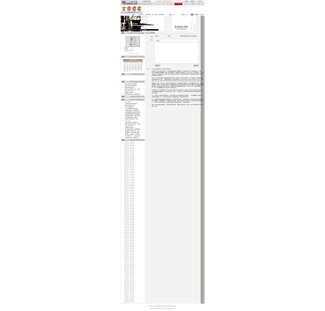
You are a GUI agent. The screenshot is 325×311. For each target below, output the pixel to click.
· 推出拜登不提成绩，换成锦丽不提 (132, 94)
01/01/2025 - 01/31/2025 (129, 151)
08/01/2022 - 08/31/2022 (129, 184)
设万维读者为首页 (147, 1)
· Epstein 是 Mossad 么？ (129, 90)
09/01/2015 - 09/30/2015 (129, 255)
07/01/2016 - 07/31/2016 (129, 248)
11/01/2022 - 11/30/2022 (129, 182)
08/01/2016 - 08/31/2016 (129, 246)
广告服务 (186, 1)
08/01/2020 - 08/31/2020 (129, 214)
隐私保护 (174, 306)
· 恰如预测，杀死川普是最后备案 (131, 132)
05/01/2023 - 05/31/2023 (129, 176)
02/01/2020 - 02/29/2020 (129, 224)
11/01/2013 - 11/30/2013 (129, 277)
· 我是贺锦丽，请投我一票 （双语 (131, 130)
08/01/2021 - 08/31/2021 (129, 195)
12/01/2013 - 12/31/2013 (129, 275)
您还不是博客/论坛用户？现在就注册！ (188, 36)
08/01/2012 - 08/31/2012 (129, 301)
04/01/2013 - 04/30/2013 (129, 288)
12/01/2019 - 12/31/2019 (129, 226)
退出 (203, 14)
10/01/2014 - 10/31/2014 (129, 264)
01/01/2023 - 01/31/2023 (129, 180)
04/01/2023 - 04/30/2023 (129, 177)
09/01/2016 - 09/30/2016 (129, 245)
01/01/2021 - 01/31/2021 (129, 206)
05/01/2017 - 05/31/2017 (129, 238)
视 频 (170, 4)
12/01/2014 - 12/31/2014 (129, 261)
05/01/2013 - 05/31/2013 (129, 287)
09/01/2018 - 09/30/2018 (129, 232)
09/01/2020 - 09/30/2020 (129, 213)
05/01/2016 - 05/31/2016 (129, 251)
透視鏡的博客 (181, 27)
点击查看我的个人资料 (133, 53)
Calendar (127, 56)
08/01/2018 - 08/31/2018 (129, 234)
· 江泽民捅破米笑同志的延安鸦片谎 (132, 112)
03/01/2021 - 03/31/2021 (129, 203)
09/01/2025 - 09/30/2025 (129, 145)
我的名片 (127, 33)
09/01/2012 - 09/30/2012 (129, 300)
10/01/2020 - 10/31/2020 (129, 211)
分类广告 (193, 4)
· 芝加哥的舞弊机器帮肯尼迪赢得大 (132, 113)
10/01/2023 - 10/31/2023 (129, 168)
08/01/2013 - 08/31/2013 (129, 282)
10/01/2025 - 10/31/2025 (129, 143)
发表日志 (142, 14)
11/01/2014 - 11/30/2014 (129, 263)
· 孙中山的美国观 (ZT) (129, 107)
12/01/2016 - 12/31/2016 (129, 240)
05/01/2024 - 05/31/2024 (129, 163)
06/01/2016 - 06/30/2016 (129, 250)
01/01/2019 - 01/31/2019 (129, 230)
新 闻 (163, 4)
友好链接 (127, 96)
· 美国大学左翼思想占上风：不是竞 (132, 89)
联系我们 (193, 1)
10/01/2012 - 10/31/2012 (129, 298)
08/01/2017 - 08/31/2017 (129, 237)
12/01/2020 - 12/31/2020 (129, 208)
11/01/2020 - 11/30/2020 (129, 209)
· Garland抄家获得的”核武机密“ (131, 108)
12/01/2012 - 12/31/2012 (129, 295)
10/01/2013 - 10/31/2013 (129, 279)
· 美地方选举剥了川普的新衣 (130, 84)
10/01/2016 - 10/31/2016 (129, 243)
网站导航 (170, 306)
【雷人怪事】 (127, 120)
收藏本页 (144, 29)
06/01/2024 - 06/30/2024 (129, 161)
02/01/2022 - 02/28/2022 (129, 189)
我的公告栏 (128, 74)
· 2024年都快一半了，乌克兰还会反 (132, 135)
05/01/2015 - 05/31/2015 (129, 258)
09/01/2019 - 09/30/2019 (129, 229)
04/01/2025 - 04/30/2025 (129, 148)
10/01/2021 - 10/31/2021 (129, 192)
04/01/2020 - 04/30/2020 (129, 221)
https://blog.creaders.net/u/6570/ (131, 29)
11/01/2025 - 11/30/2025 (129, 142)
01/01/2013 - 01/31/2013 (129, 293)
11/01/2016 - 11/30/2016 (129, 242)
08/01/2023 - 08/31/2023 (129, 171)
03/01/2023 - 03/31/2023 (129, 179)
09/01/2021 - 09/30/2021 (129, 193)
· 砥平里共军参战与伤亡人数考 (131, 119)
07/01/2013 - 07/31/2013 (129, 283)
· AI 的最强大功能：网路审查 (130, 137)
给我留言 (162, 14)
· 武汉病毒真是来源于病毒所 (130, 117)
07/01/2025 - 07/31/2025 (129, 147)
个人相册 (155, 14)
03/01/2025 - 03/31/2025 (129, 150)
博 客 (178, 4)
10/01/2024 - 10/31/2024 (129, 155)
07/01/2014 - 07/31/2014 (129, 267)
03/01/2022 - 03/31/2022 (129, 187)
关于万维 (200, 1)
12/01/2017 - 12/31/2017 (129, 235)
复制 (140, 29)
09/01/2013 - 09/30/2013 (129, 280)
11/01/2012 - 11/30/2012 (129, 296)
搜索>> (133, 14)
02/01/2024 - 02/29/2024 (129, 164)
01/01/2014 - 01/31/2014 (129, 274)
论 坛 (185, 4)
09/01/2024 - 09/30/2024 (129, 156)
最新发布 (127, 81)
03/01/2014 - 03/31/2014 (129, 271)
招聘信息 (165, 306)
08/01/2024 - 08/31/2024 (129, 158)
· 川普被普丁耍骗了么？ (129, 92)
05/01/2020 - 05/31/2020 (129, 219)
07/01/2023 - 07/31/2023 (129, 172)
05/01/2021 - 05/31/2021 (129, 200)
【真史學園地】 (128, 102)
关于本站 (151, 306)
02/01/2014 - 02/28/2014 (129, 272)
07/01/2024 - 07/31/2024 (129, 160)
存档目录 (127, 140)
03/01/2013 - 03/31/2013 (129, 290)
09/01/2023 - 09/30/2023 (129, 169)
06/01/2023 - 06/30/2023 (129, 174)
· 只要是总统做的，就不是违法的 (131, 110)
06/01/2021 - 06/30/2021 (129, 198)
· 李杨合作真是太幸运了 (129, 87)
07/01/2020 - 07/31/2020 (129, 216)
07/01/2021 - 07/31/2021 (129, 197)
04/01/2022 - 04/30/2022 (129, 185)
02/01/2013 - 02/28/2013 (129, 292)
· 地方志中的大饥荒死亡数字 (130, 85)
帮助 (198, 14)
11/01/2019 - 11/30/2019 (129, 227)
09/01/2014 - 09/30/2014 (129, 266)
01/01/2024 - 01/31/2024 (129, 166)
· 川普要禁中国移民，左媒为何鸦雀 (132, 115)
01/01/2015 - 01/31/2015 (129, 259)
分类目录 (127, 99)
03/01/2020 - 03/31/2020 (129, 222)
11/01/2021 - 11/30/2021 (129, 190)
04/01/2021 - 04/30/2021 (129, 201)
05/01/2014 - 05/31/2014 (129, 269)
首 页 (156, 4)
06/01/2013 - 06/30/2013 (129, 285)
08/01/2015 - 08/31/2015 (129, 256)
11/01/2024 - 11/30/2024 (129, 153)
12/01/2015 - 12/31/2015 (129, 253)
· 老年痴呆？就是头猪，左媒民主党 (132, 134)
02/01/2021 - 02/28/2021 (129, 205)
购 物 (200, 4)
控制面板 (149, 14)
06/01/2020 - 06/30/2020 (129, 217)
